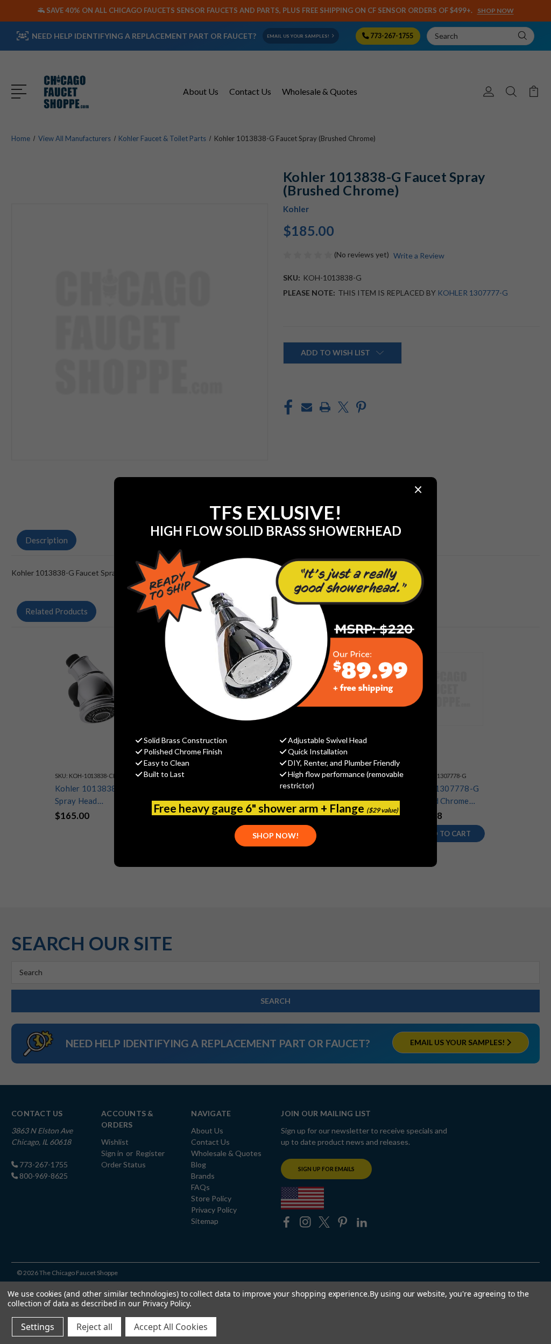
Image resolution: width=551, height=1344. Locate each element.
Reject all (94, 1327)
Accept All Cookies (171, 1327)
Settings (37, 1327)
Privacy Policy (166, 1303)
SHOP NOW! (275, 835)
